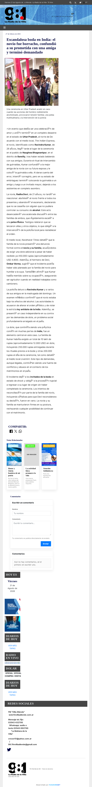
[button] (70, 2)
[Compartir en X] (15, 431)
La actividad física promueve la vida (31, 472)
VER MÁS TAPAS (12, 647)
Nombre (15, 509)
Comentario (16, 519)
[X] (75, 2)
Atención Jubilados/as (48, 469)
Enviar (46, 544)
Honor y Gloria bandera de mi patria (14, 472)
